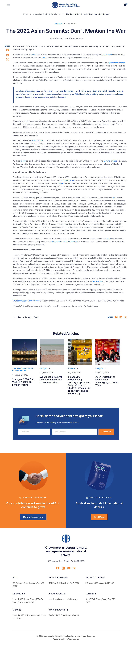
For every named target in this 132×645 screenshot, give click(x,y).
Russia (115, 161)
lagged (61, 183)
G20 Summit (107, 55)
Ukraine (107, 161)
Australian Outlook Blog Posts (46, 14)
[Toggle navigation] (8, 5)
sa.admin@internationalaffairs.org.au (64, 599)
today (23, 161)
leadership (97, 281)
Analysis (58, 23)
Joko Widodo (37, 140)
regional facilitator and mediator (65, 241)
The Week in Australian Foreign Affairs (22, 369)
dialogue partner (68, 180)
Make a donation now (33, 517)
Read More (99, 517)
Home (25, 14)
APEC (43, 57)
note (109, 238)
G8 (112, 198)
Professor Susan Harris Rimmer (26, 301)
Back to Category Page (28, 317)
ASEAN (35, 55)
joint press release (117, 63)
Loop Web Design (71, 639)
